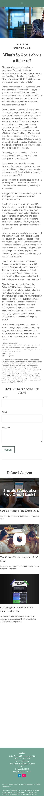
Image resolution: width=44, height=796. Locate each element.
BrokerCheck (6, 786)
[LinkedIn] (19, 775)
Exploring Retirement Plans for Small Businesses (16, 609)
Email (4, 412)
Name (4, 397)
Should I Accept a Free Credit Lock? (19, 510)
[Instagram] (24, 775)
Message (6, 427)
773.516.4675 (24, 758)
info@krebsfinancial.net (22, 771)
